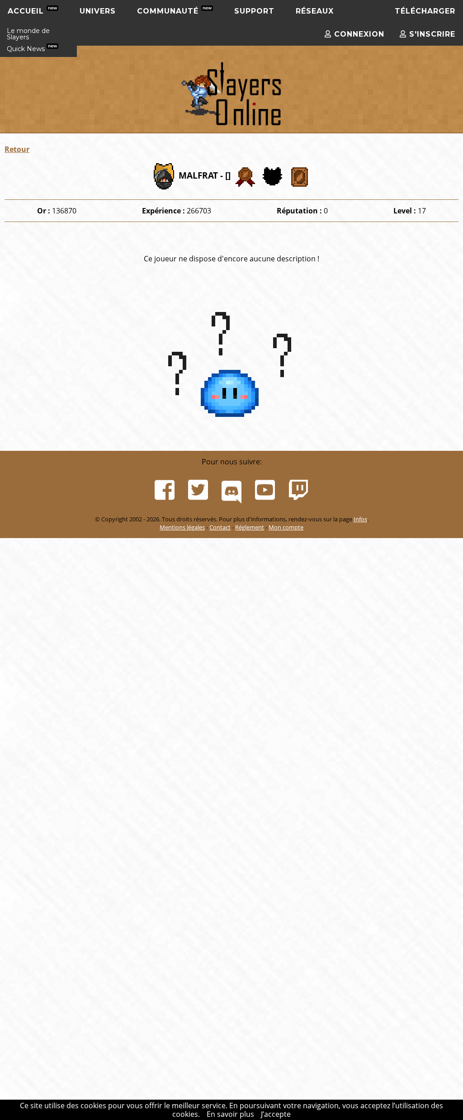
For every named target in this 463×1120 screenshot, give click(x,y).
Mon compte (286, 527)
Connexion (357, 34)
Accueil (27, 11)
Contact (220, 527)
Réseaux (315, 11)
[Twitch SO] (298, 490)
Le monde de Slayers (28, 65)
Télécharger (425, 11)
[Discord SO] (231, 490)
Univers (98, 11)
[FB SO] (164, 490)
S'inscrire (430, 34)
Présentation (27, 31)
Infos (360, 519)
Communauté (169, 11)
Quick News (27, 80)
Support (254, 11)
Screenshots (26, 47)
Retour (17, 149)
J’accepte (276, 1114)
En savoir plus (230, 1114)
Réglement (249, 527)
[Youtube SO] (265, 490)
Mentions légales (182, 527)
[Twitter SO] (198, 490)
